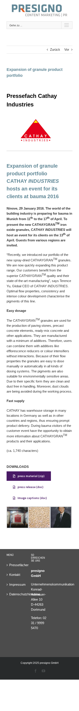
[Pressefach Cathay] (35, 117)
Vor (66, 49)
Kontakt (14, 574)
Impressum (15, 584)
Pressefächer (15, 565)
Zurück (55, 49)
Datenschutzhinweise (15, 594)
